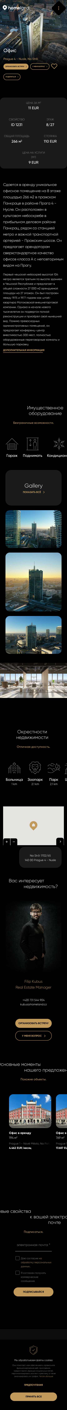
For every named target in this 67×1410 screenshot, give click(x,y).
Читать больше (46, 1376)
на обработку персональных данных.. (36, 1262)
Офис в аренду (19, 1096)
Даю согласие (36, 1262)
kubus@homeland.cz (33, 1004)
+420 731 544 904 (34, 1000)
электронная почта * (33, 1245)
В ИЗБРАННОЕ (54, 66)
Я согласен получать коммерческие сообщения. (33, 1276)
